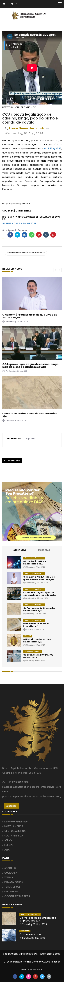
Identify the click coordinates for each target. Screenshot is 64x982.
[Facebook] (8, 4)
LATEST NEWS (19, 550)
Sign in (29, 438)
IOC (4, 217)
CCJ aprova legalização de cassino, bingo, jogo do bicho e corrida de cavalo (30, 365)
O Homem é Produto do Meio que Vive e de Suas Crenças (29, 316)
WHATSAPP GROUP (49, 217)
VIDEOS (28, 636)
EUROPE (8, 845)
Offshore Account (30, 934)
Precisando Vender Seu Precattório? (36, 624)
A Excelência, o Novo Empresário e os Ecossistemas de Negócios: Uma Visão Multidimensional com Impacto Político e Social (40, 562)
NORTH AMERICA (13, 826)
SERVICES (25, 931)
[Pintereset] (16, 4)
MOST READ (44, 550)
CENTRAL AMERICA (14, 831)
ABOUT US (10, 868)
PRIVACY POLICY (13, 882)
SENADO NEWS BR (29, 217)
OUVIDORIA (10, 872)
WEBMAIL (9, 877)
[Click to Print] (53, 235)
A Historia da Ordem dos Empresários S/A (37, 640)
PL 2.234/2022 (52, 148)
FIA (3, 219)
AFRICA (8, 840)
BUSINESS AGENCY (33, 651)
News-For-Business (34, 558)
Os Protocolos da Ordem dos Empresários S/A (29, 415)
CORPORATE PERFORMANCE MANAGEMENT (38, 656)
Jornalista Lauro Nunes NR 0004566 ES (26, 252)
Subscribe (11, 805)
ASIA (6, 849)
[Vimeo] (12, 4)
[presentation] (55, 270)
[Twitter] (4, 4)
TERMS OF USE (12, 886)
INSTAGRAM (11, 891)
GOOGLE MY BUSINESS (17, 896)
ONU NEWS (13, 217)
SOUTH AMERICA (13, 835)
